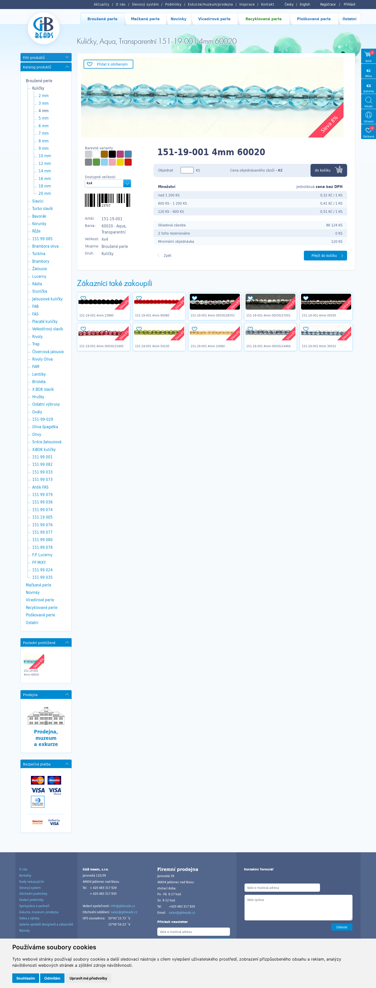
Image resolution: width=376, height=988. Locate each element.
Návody (24, 930)
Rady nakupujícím (31, 881)
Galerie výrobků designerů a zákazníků (46, 924)
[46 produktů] (88, 154)
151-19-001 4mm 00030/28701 (213, 315)
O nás (23, 869)
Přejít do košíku (324, 255)
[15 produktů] (120, 154)
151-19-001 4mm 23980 (96, 315)
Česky (289, 4)
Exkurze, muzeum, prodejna (38, 912)
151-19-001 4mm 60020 (31, 672)
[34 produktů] (96, 154)
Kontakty (25, 875)
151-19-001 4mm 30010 (319, 346)
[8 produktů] (120, 162)
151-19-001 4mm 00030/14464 (268, 346)
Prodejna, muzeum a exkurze (46, 738)
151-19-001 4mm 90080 (152, 315)
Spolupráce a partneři (34, 905)
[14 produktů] (128, 154)
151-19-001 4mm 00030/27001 (268, 315)
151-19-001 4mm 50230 (152, 346)
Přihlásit (350, 4)
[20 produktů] (96, 162)
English (305, 4)
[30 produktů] (112, 154)
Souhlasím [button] (25, 978)
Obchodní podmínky (33, 893)
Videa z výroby (29, 918)
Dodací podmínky (31, 899)
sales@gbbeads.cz (124, 912)
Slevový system (30, 887)
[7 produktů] (112, 162)
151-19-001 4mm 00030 (319, 315)
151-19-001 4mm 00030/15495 (101, 346)
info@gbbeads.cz (123, 905)
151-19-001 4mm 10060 (208, 346)
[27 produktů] (104, 154)
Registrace (328, 4)
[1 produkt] (88, 162)
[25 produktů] (104, 162)
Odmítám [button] (52, 978)
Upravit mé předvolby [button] (88, 978)
